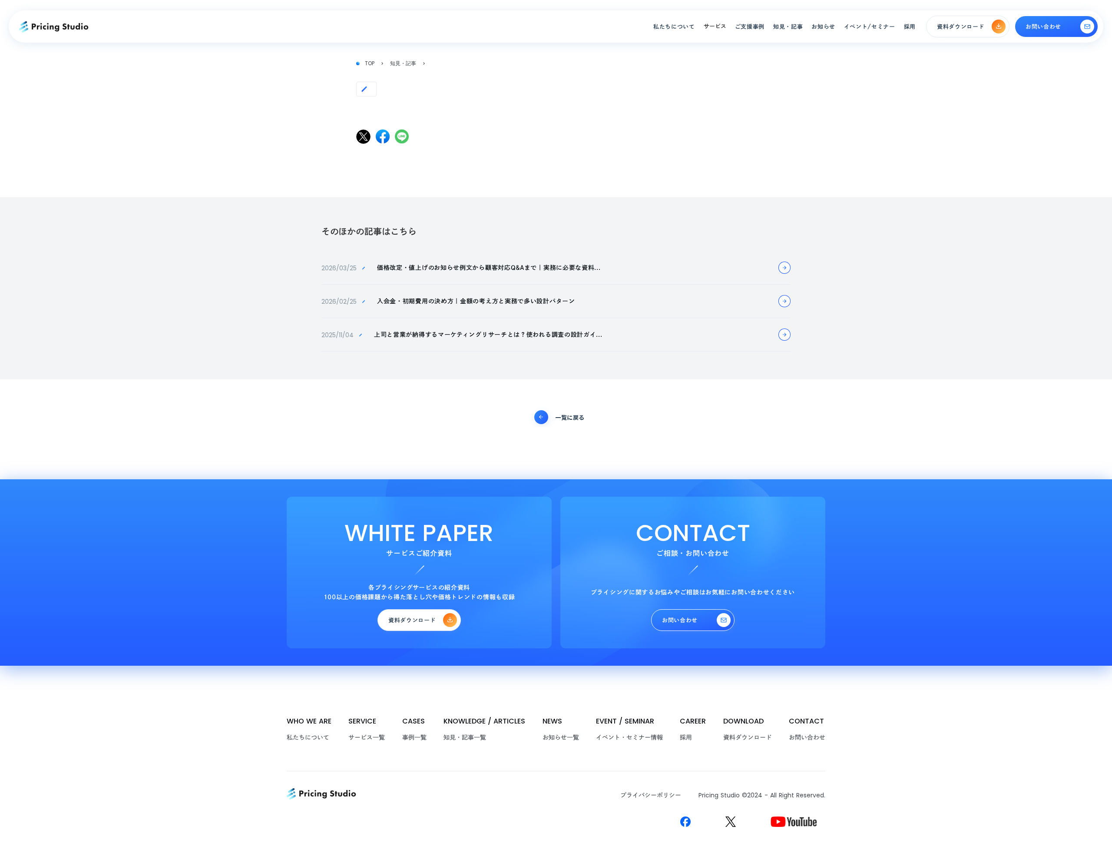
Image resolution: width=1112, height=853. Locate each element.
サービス (715, 26)
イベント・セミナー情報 (629, 737)
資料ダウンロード (747, 737)
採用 (686, 737)
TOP (369, 63)
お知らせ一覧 (561, 737)
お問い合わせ (807, 737)
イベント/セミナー (869, 27)
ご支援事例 (749, 27)
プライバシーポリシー (650, 795)
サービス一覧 (366, 737)
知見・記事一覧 (464, 737)
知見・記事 (403, 63)
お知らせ (823, 27)
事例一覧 (414, 737)
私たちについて (308, 737)
